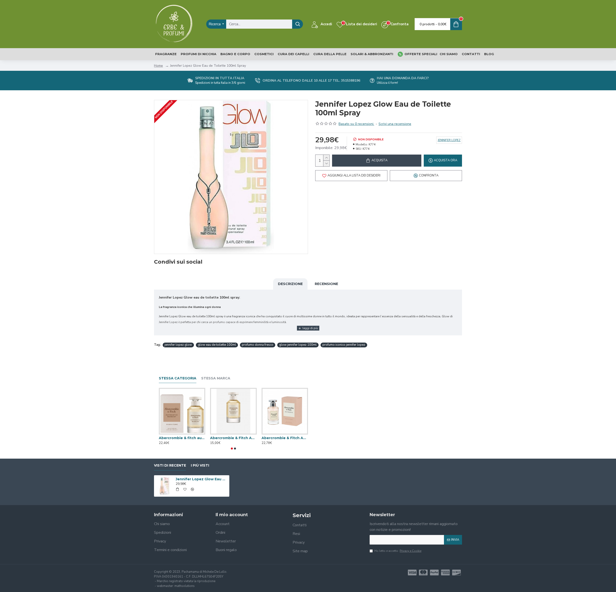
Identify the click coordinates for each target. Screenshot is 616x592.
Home (158, 65)
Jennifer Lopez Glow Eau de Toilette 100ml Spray (202, 479)
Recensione (326, 284)
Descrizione (290, 284)
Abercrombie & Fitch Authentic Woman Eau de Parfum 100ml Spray (285, 438)
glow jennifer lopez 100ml (298, 345)
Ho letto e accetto (397, 551)
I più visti (200, 465)
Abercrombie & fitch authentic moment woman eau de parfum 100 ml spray (182, 438)
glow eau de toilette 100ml (217, 345)
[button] (232, 448)
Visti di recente (170, 465)
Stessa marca (215, 378)
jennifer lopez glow (178, 345)
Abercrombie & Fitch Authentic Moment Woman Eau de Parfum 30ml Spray (233, 438)
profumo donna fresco (257, 345)
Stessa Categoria (177, 378)
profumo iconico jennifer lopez (343, 345)
